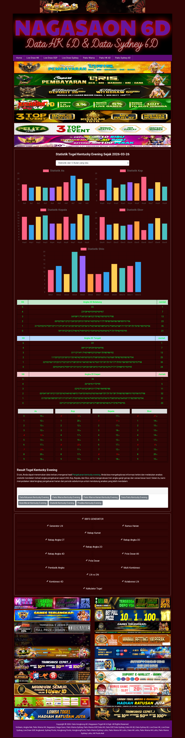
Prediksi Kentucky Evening (89, 503)
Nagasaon (51, 727)
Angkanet (40, 730)
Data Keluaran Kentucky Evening (34, 497)
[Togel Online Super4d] (92, 92)
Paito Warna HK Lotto (118, 730)
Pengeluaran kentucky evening (86, 475)
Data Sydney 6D (142, 727)
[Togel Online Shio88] (133, 702)
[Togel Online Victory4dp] (52, 615)
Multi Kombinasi (131, 567)
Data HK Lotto (133, 730)
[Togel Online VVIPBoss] (92, 67)
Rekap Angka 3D (131, 539)
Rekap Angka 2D (93, 546)
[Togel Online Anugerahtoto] (133, 652)
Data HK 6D (130, 727)
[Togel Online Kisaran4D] (92, 104)
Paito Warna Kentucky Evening (66, 497)
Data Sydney (119, 727)
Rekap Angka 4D (55, 553)
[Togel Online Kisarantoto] (92, 117)
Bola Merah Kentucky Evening (33, 503)
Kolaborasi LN (131, 581)
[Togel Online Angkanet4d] (133, 677)
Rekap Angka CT (55, 539)
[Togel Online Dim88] (92, 80)
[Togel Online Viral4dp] (92, 141)
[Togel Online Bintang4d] (52, 665)
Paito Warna (89, 58)
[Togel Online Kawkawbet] (52, 628)
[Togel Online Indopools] (133, 689)
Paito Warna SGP (90, 727)
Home (19, 58)
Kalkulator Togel (93, 588)
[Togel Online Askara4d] (52, 652)
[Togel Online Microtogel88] (52, 603)
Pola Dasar (94, 560)
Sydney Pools (50, 730)
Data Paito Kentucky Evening (134, 497)
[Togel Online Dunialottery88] (133, 640)
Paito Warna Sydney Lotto (97, 730)
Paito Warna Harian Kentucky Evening (101, 497)
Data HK (101, 727)
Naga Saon (61, 727)
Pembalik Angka (55, 567)
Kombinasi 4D (56, 581)
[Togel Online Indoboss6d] (133, 603)
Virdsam (19, 727)
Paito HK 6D (105, 58)
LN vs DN (94, 574)
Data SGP (109, 727)
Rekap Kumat (94, 533)
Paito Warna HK (39, 727)
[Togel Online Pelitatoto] (92, 129)
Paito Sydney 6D (123, 58)
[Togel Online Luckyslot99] (133, 615)
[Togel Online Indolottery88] (133, 665)
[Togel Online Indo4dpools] (52, 714)
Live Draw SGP (50, 58)
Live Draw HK (33, 58)
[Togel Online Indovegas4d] (133, 714)
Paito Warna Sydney (74, 727)
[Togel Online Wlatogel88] (52, 677)
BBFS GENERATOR (93, 519)
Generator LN (56, 526)
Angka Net (27, 727)
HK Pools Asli (98, 733)
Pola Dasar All (131, 553)
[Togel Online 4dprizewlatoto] (52, 689)
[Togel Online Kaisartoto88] (52, 702)
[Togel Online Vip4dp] (133, 628)
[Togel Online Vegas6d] (52, 640)
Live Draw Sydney (70, 58)
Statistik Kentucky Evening (62, 503)
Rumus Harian (131, 526)
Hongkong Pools (64, 730)
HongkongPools (79, 730)
